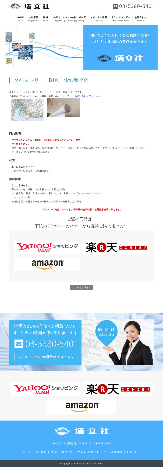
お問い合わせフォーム (86, 96)
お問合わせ (141, 19)
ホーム (27, 451)
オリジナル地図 (98, 19)
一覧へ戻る (83, 287)
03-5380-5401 (136, 6)
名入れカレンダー (120, 19)
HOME (20, 19)
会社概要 (33, 19)
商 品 (45, 19)
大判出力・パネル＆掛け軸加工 (69, 19)
